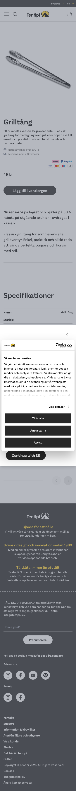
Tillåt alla (38, 418)
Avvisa (38, 442)
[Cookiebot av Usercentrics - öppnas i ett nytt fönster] (55, 345)
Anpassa (36, 430)
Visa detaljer (57, 406)
